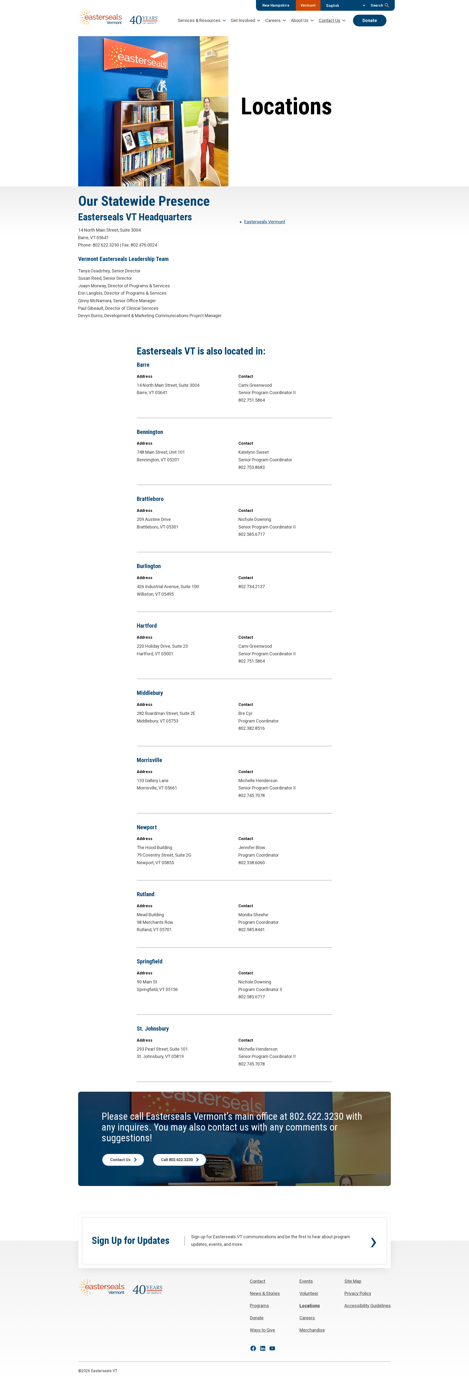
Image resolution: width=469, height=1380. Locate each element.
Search (377, 5)
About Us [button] (300, 20)
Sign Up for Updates (131, 1241)
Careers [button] (273, 20)
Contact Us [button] (329, 20)
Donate (369, 20)
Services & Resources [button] (199, 20)
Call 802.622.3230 (177, 1159)
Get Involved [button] (243, 20)
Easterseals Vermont (264, 221)
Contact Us (120, 1159)
